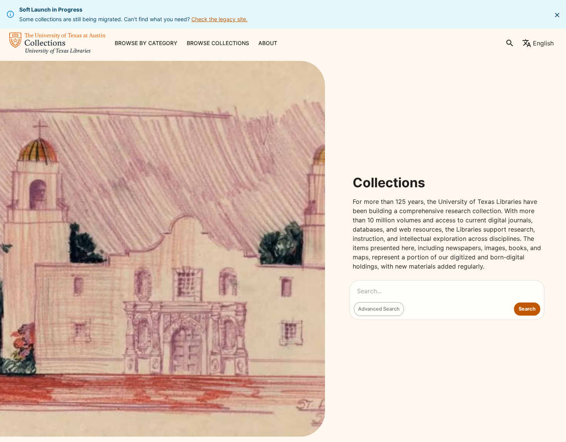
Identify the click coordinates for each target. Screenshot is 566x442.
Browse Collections (218, 43)
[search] (509, 43)
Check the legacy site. (219, 19)
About (267, 43)
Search (527, 309)
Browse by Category (146, 43)
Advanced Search (379, 309)
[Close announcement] (557, 15)
